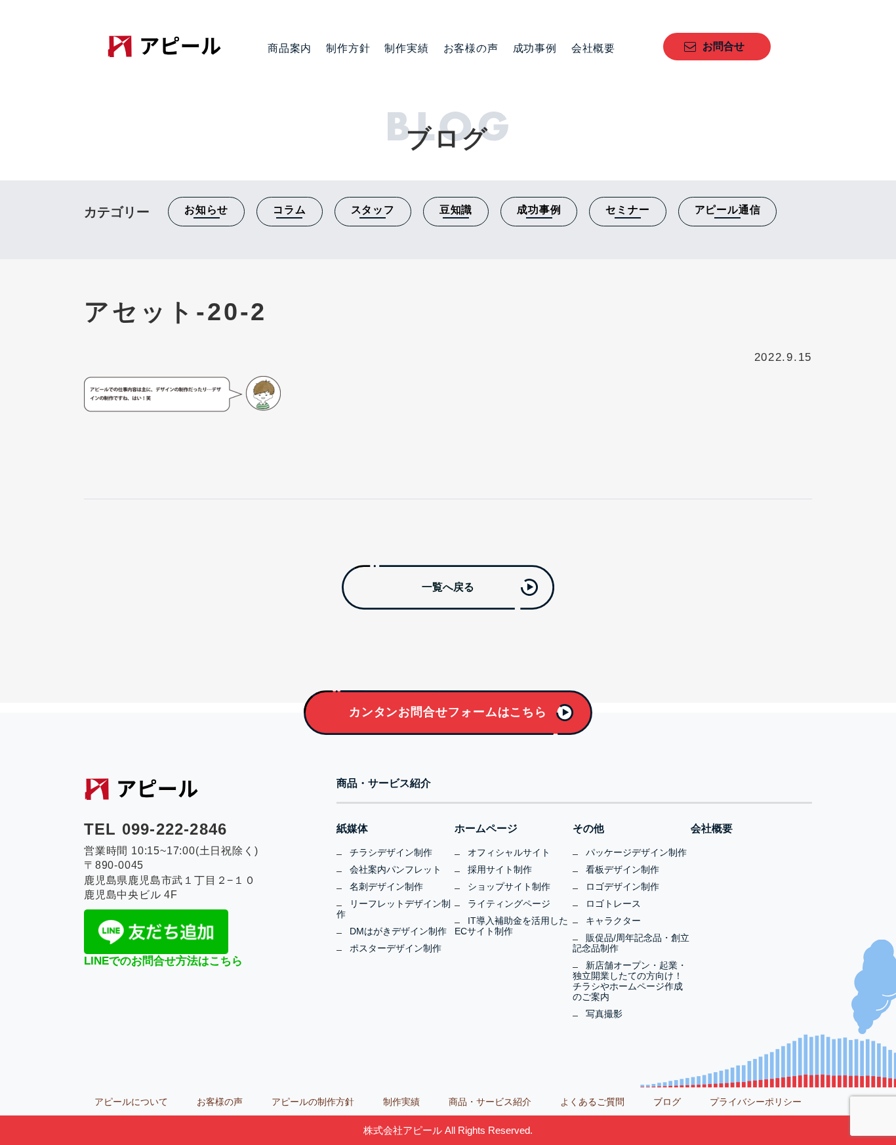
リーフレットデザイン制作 (393, 908)
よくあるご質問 (592, 1101)
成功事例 (535, 48)
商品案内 (290, 48)
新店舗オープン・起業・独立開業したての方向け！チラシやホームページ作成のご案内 (630, 981)
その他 (588, 828)
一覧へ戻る (448, 587)
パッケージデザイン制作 (636, 852)
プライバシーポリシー (756, 1101)
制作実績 (406, 48)
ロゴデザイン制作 (622, 886)
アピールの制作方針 (313, 1101)
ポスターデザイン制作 (395, 948)
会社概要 (593, 48)
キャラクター (613, 920)
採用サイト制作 (500, 869)
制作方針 (348, 48)
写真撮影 (604, 1014)
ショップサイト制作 (509, 886)
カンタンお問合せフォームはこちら (448, 711)
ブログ (667, 1101)
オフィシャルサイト (509, 852)
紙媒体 (352, 828)
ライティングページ (509, 903)
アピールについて (131, 1101)
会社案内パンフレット (395, 869)
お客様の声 (471, 48)
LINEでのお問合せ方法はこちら (163, 961)
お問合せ (723, 46)
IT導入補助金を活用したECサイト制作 (511, 925)
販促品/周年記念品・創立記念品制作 (631, 942)
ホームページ (486, 828)
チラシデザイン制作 (391, 852)
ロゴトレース (613, 903)
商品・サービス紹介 (383, 783)
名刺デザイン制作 (386, 886)
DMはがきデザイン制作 (398, 931)
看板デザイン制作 (622, 869)
